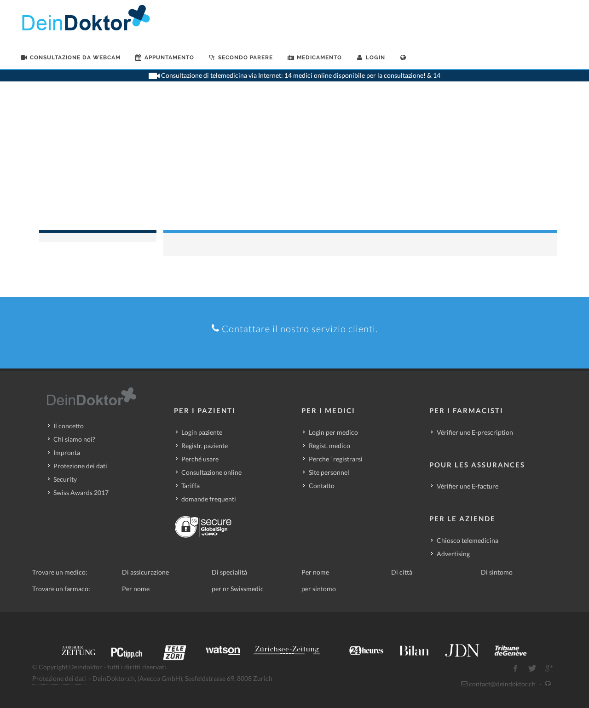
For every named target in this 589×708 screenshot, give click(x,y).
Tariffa (190, 485)
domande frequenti (208, 499)
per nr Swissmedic (238, 589)
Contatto (322, 485)
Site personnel (329, 472)
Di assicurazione (145, 572)
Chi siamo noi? (74, 439)
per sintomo (318, 589)
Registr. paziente (204, 445)
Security (65, 479)
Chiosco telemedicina (467, 540)
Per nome (315, 572)
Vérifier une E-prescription (475, 432)
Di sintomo (497, 572)
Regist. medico (329, 445)
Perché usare (200, 459)
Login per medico (333, 432)
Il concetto (68, 426)
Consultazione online (211, 472)
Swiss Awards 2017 (81, 492)
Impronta (66, 452)
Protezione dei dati (80, 466)
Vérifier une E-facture (467, 486)
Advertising (453, 554)
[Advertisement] (294, 161)
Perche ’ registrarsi (336, 459)
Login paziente (201, 432)
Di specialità (229, 572)
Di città (401, 572)
